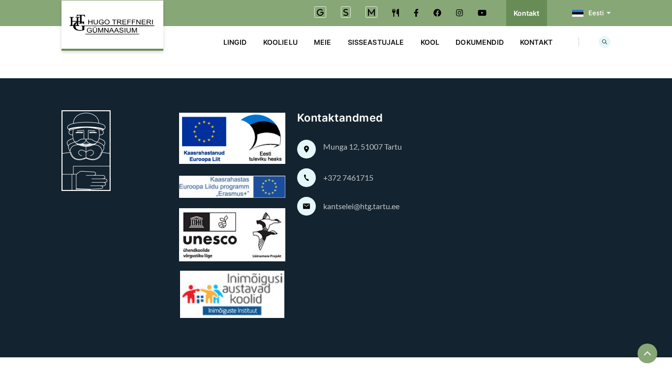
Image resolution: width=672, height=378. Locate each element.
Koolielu (280, 42)
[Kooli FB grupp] (437, 13)
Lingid (235, 42)
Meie (323, 42)
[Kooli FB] (416, 13)
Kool (430, 42)
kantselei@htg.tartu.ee (361, 206)
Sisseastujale (376, 42)
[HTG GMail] (320, 13)
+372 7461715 (348, 177)
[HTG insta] (459, 13)
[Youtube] (482, 13)
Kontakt (527, 13)
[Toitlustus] (395, 13)
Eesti (596, 13)
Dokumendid (480, 42)
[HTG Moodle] (371, 13)
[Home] (112, 25)
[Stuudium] (346, 13)
